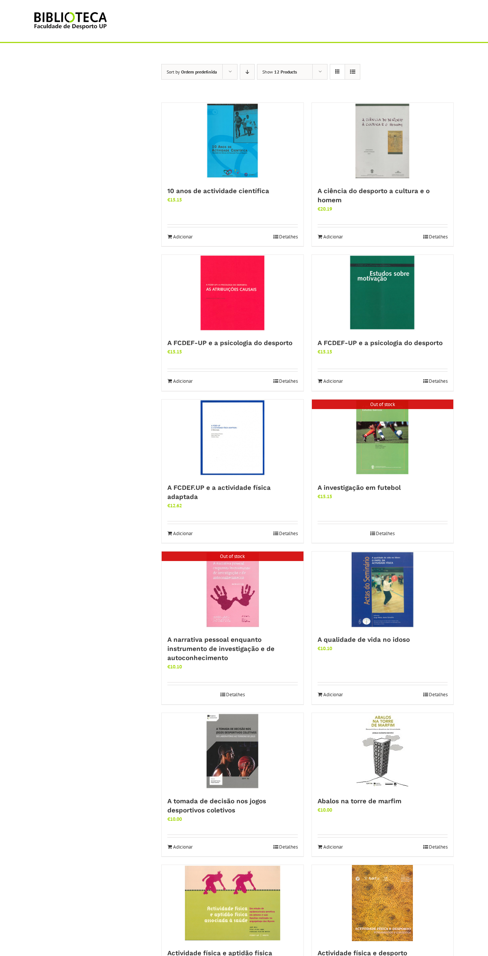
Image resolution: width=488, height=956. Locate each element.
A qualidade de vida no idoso (364, 639)
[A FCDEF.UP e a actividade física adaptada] (232, 438)
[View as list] (352, 71)
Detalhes (288, 236)
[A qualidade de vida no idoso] (383, 590)
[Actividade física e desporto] (383, 903)
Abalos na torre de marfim (359, 801)
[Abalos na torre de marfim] (383, 751)
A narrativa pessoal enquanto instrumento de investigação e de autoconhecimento (220, 649)
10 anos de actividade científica (218, 191)
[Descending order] (247, 72)
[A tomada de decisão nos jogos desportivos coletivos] (232, 751)
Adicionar (183, 236)
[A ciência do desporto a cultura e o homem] (383, 141)
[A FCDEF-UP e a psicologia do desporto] (232, 293)
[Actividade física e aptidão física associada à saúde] (232, 903)
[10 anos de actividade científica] (232, 141)
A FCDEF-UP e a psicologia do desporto (229, 343)
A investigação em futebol (359, 487)
